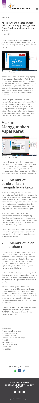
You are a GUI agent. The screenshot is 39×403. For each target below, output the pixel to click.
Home (3, 17)
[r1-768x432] (19, 61)
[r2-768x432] (19, 146)
